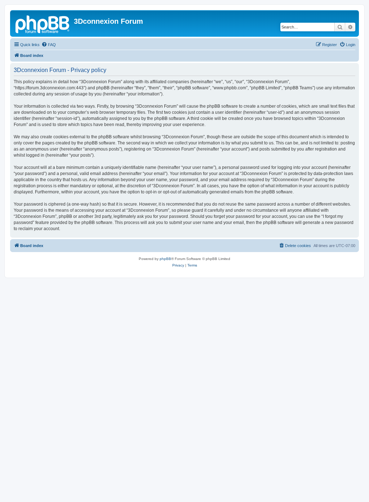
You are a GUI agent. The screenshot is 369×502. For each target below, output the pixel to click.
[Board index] (43, 23)
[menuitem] (48, 44)
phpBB (165, 259)
